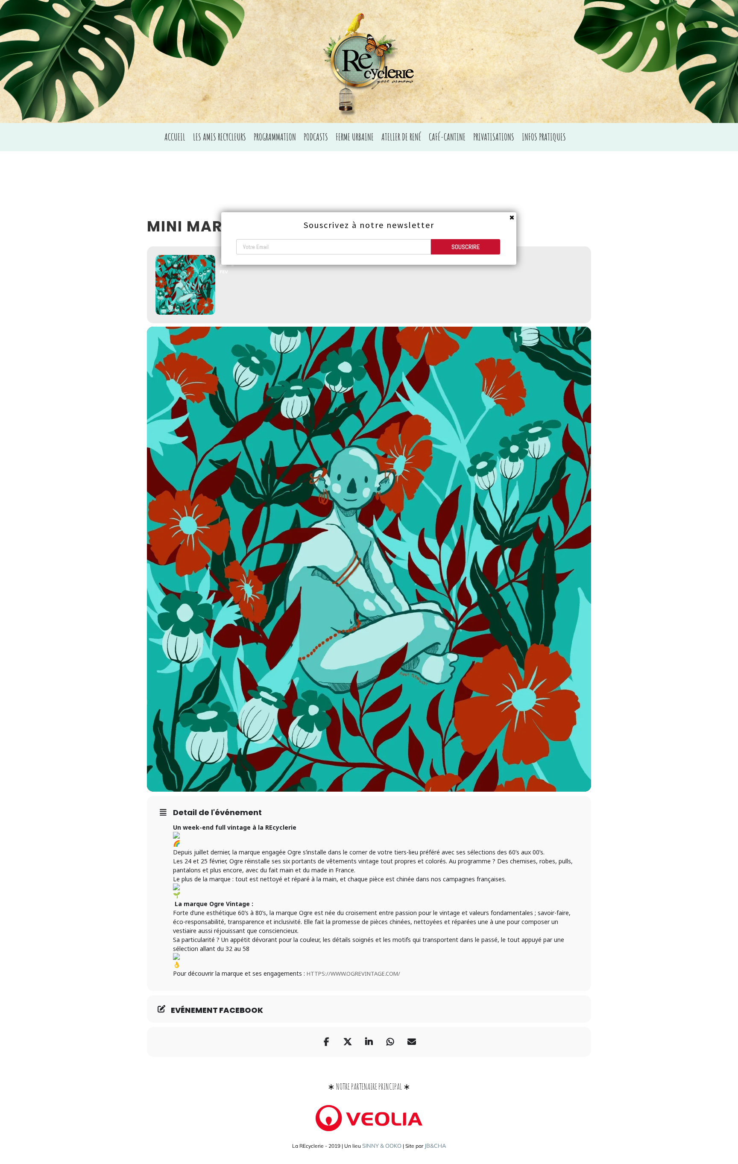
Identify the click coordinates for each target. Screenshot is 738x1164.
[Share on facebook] (326, 1042)
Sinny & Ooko (381, 1145)
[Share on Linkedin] (369, 1042)
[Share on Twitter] (347, 1042)
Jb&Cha (435, 1145)
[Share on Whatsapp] (390, 1042)
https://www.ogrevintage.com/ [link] (353, 973)
